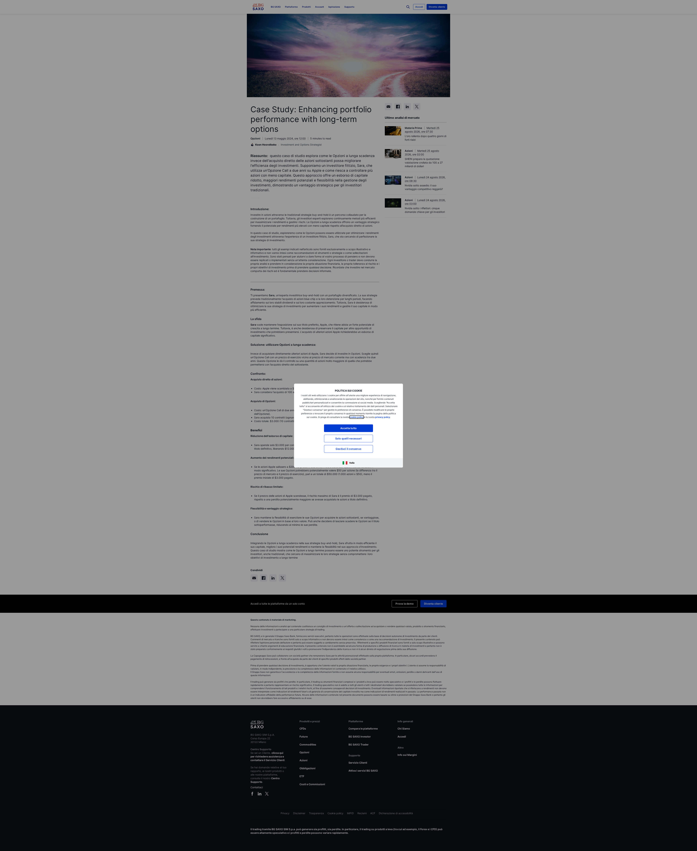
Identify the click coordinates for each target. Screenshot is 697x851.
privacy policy (382, 417)
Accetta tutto (348, 428)
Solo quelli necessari (348, 438)
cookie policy (357, 417)
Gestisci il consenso (348, 448)
